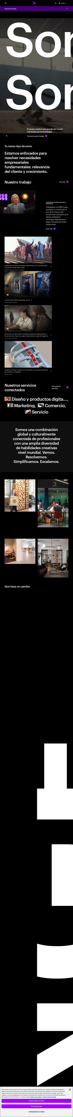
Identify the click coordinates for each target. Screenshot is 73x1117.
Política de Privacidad (49, 1097)
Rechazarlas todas (36, 1106)
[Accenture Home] (34, 3)
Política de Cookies (36, 1097)
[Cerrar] (70, 1090)
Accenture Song (10, 9)
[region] (36, 1102)
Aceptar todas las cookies (36, 1100)
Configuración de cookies (36, 1111)
